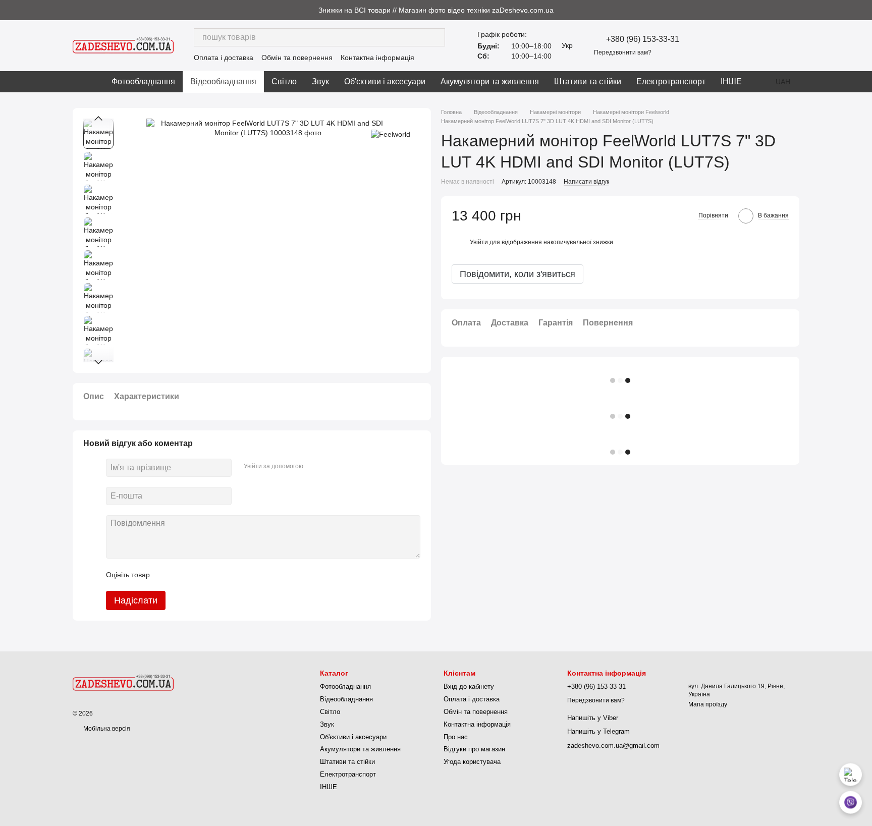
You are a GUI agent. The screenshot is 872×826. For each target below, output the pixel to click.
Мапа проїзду (707, 704)
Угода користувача (472, 761)
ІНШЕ (731, 81)
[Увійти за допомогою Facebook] (314, 466)
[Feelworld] (390, 133)
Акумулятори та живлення (490, 81)
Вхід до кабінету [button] (469, 686)
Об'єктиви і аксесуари (384, 81)
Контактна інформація (377, 57)
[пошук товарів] (436, 37)
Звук (320, 81)
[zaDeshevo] (123, 682)
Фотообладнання (143, 81)
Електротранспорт (670, 81)
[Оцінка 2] (183, 575)
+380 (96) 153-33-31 (642, 39)
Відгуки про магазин (474, 749)
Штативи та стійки (587, 81)
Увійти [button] (479, 242)
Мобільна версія (106, 728)
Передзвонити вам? (622, 52)
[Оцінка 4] (215, 575)
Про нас (456, 737)
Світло (284, 81)
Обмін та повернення (297, 57)
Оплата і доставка (223, 57)
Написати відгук (586, 182)
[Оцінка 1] (166, 575)
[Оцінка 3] (199, 575)
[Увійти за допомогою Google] (330, 466)
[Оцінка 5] (231, 575)
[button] (864, 10)
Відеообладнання (223, 81)
